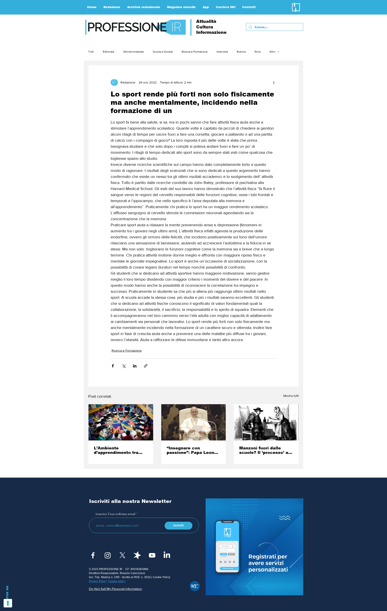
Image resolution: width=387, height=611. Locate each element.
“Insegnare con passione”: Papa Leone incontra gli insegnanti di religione (192, 450)
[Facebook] (93, 555)
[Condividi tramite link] (146, 366)
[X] (122, 555)
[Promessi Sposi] (266, 422)
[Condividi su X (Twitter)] (124, 366)
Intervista (222, 51)
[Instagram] (108, 555)
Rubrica (241, 51)
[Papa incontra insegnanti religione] (193, 422)
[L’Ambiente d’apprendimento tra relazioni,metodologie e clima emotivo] (120, 422)
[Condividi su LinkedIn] (135, 366)
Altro (272, 51)
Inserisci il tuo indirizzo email (115, 513)
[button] (112, 7)
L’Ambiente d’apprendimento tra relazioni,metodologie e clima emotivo (119, 450)
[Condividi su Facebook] (113, 366)
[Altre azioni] (273, 82)
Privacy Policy (98, 581)
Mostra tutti (291, 395)
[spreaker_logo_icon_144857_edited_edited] (137, 555)
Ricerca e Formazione (195, 51)
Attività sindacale (133, 51)
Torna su (7, 594)
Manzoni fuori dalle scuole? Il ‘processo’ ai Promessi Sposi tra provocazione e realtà (264, 450)
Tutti (91, 51)
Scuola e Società (163, 51)
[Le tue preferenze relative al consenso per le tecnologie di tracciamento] (8, 603)
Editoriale (108, 51)
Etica (257, 51)
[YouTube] (152, 555)
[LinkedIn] (167, 555)
